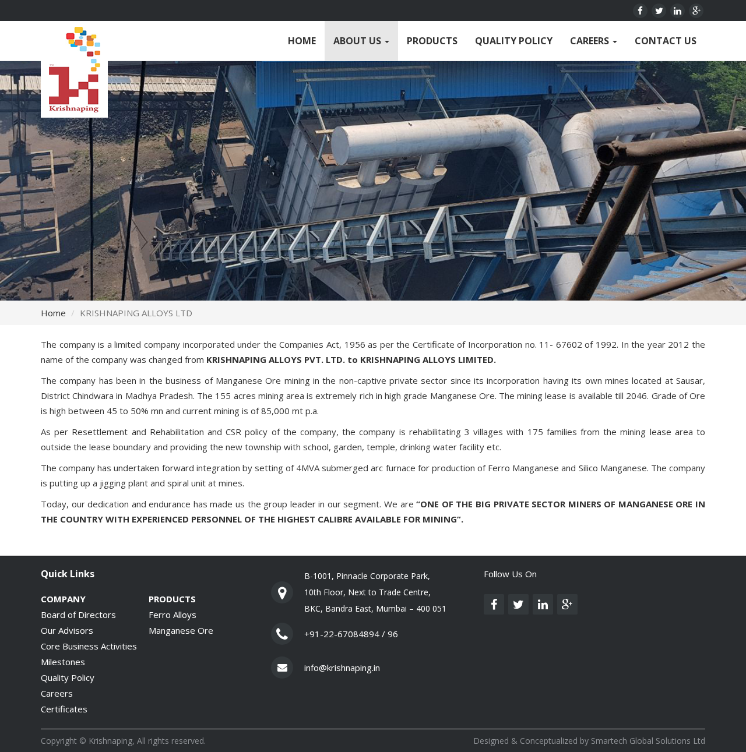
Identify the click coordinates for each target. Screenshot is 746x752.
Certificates (64, 709)
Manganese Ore (181, 630)
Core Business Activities (89, 646)
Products (432, 40)
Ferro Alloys (172, 614)
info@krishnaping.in (342, 667)
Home (302, 40)
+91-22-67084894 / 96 (351, 634)
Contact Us (665, 40)
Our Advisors (67, 630)
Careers (590, 40)
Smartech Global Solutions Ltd (648, 740)
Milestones (63, 662)
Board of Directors (78, 614)
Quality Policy (514, 40)
